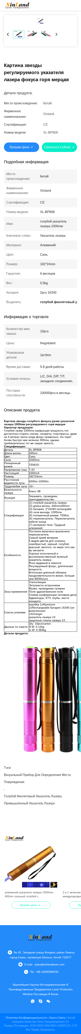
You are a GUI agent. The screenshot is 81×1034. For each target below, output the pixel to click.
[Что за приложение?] (33, 1001)
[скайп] (40, 1001)
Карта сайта (57, 1017)
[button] (10, 869)
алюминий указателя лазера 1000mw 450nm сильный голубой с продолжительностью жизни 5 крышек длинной (29, 894)
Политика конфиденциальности (26, 1017)
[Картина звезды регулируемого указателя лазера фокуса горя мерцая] (40, 21)
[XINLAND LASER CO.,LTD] (17, 5)
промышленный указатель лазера (29, 803)
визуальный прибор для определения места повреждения (37, 776)
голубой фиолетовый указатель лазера (33, 796)
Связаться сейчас (57, 147)
